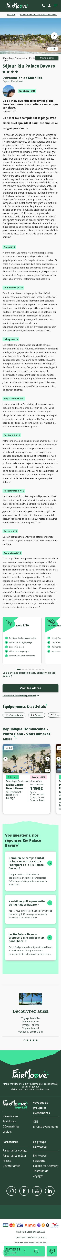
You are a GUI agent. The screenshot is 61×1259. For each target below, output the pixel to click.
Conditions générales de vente (31, 1237)
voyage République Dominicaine (38, 14)
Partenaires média (14, 1155)
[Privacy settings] (6, 1252)
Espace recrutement (45, 1166)
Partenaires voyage (15, 1150)
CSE (35, 1121)
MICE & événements (45, 1127)
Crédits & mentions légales (30, 1232)
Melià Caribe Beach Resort (15, 786)
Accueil (11, 14)
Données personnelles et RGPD (30, 1243)
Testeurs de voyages (40, 1173)
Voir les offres (30, 688)
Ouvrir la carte (47, 57)
